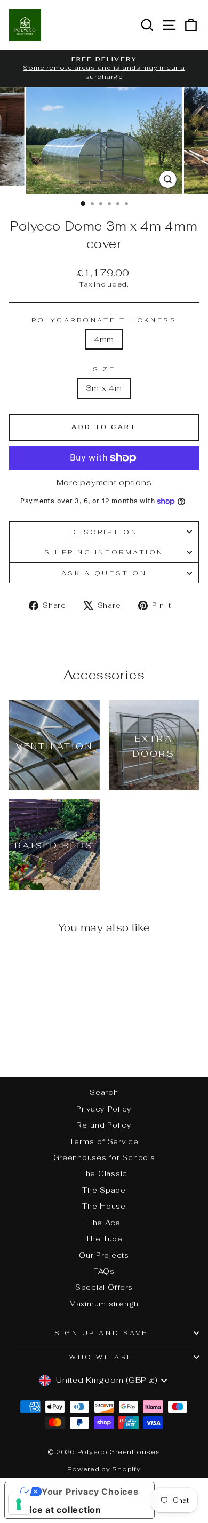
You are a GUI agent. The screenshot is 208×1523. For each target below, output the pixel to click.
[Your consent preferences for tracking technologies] (19, 1504)
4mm (104, 339)
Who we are (101, 1357)
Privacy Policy (104, 1109)
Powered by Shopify (103, 1469)
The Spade (104, 1190)
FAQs (104, 1271)
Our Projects (104, 1255)
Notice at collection (57, 1509)
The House (104, 1206)
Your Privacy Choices (90, 1491)
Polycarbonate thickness (104, 320)
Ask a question (104, 573)
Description (104, 532)
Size (104, 369)
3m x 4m (104, 388)
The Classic (104, 1173)
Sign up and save (101, 1333)
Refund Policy (104, 1125)
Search (104, 1092)
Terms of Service (104, 1141)
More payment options (104, 482)
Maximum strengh (104, 1303)
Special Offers (104, 1287)
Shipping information (104, 552)
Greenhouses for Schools (104, 1157)
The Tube (104, 1238)
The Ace (104, 1222)
